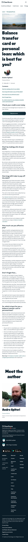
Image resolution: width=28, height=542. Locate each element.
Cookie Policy (5, 534)
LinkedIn (22, 467)
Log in (12, 466)
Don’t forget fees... (7, 97)
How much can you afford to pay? (10, 94)
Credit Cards (16, 6)
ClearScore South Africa (14, 502)
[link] (14, 113)
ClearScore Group (13, 511)
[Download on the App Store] (6, 451)
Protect (12, 486)
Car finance (13, 479)
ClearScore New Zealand (14, 497)
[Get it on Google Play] (17, 451)
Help (12, 489)
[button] (25, 2)
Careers (13, 458)
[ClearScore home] (7, 2)
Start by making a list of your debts (11, 89)
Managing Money (11, 11)
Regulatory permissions (7, 532)
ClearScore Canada (13, 506)
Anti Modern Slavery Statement (9, 529)
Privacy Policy (5, 525)
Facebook (22, 458)
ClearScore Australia (13, 492)
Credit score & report (14, 470)
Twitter (21, 461)
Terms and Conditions (7, 527)
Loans (21, 6)
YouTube (22, 464)
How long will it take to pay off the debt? (12, 91)
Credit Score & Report (6, 6)
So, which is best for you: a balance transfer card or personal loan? (13, 100)
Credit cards (14, 473)
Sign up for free (13, 462)
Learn (3, 11)
